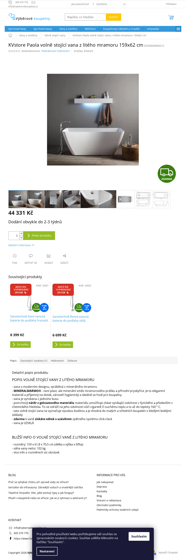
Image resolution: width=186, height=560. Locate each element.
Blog (99, 496)
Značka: (83, 51)
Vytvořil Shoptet (168, 552)
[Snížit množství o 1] (21, 238)
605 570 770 (21, 533)
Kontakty (102, 491)
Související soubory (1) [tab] (33, 360)
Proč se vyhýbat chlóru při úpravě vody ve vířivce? (38, 482)
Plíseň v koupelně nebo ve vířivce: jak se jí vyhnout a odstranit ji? (47, 498)
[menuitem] (17, 29)
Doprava (101, 4)
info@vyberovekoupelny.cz (30, 528)
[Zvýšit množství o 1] (21, 233)
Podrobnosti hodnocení (55, 51)
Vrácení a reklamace (109, 500)
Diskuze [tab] (72, 360)
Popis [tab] (13, 360)
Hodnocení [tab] (57, 360)
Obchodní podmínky (109, 505)
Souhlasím (139, 536)
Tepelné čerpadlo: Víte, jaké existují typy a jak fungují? (41, 492)
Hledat (113, 17)
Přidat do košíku (41, 235)
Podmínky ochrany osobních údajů (118, 509)
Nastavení (47, 551)
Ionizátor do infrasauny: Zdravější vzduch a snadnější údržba (45, 487)
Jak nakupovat (80, 4)
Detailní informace (19, 245)
